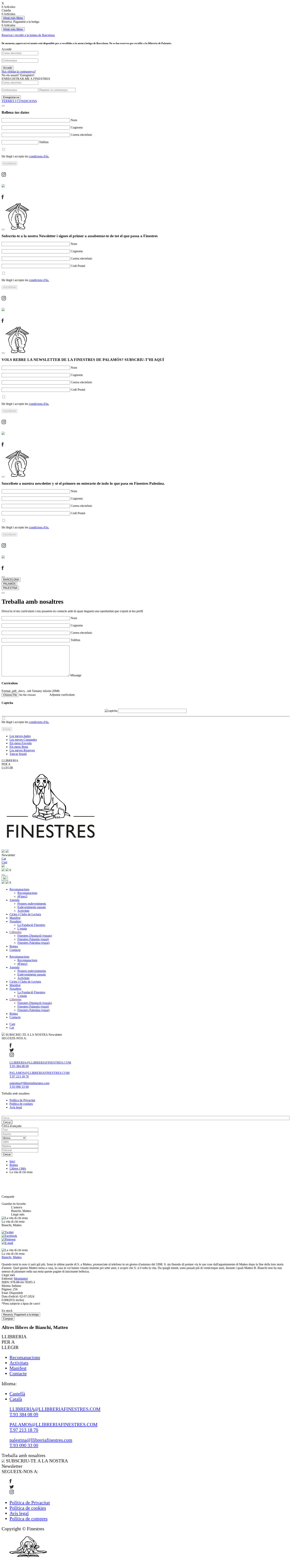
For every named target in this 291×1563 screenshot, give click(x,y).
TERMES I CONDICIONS (19, 101)
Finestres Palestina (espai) (33, 942)
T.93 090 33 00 (19, 1086)
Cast (12, 1024)
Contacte (15, 950)
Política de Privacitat (22, 1100)
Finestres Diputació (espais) (34, 935)
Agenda (14, 900)
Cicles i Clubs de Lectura (25, 914)
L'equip (22, 928)
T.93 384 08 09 (19, 1066)
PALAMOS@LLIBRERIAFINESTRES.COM (39, 1073)
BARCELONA (11, 579)
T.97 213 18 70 (19, 1076)
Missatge (75, 675)
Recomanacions (19, 889)
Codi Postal (78, 265)
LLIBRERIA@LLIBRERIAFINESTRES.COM (40, 1062)
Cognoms (77, 127)
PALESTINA (10, 587)
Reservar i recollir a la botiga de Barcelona (28, 35)
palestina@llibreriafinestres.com (29, 1083)
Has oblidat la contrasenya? (19, 71)
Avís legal (16, 1107)
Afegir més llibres (13, 17)
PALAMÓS (9, 583)
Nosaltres (15, 921)
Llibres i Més (18, 1168)
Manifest (15, 918)
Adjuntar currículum (62, 694)
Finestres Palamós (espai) (33, 939)
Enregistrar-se (11, 97)
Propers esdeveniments (31, 903)
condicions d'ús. (39, 156)
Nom (74, 120)
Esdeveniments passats (31, 907)
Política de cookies (21, 1103)
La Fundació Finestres (31, 925)
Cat (12, 1027)
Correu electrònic (81, 134)
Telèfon (43, 142)
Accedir (7, 67)
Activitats (23, 910)
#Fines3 (22, 896)
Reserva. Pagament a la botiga (21, 1314)
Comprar (8, 1318)
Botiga (14, 946)
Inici (12, 1161)
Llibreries (15, 932)
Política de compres (29, 1518)
